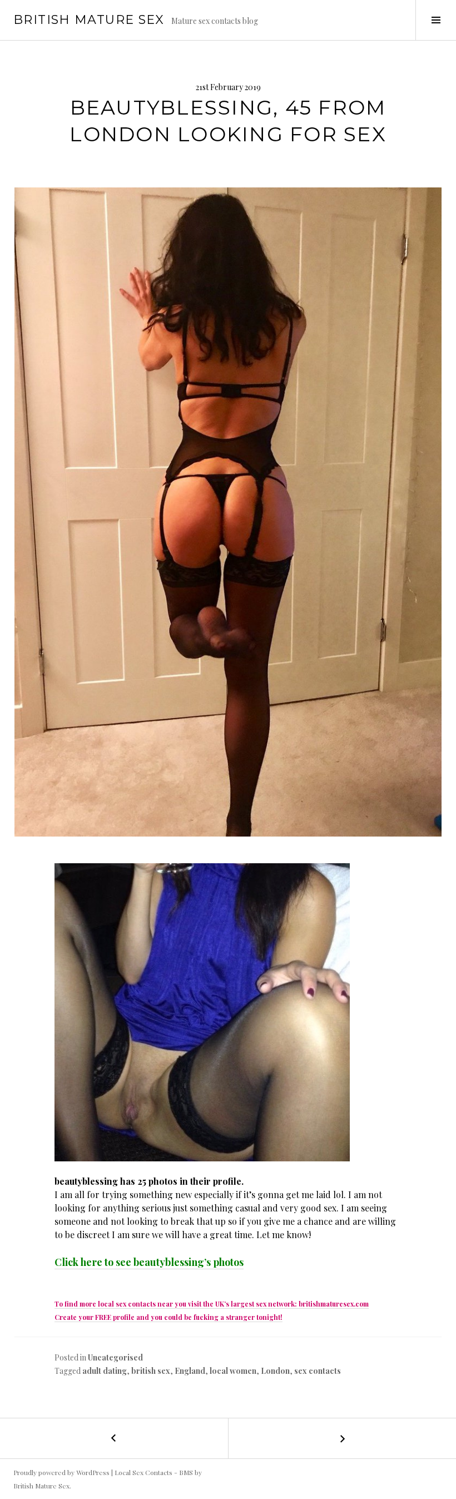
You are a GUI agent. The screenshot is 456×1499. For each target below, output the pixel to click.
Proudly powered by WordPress (61, 1472)
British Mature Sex (89, 19)
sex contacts (317, 1371)
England (190, 1371)
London (275, 1371)
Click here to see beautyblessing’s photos (149, 1262)
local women (233, 1371)
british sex (150, 1371)
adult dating (104, 1371)
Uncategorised (115, 1357)
